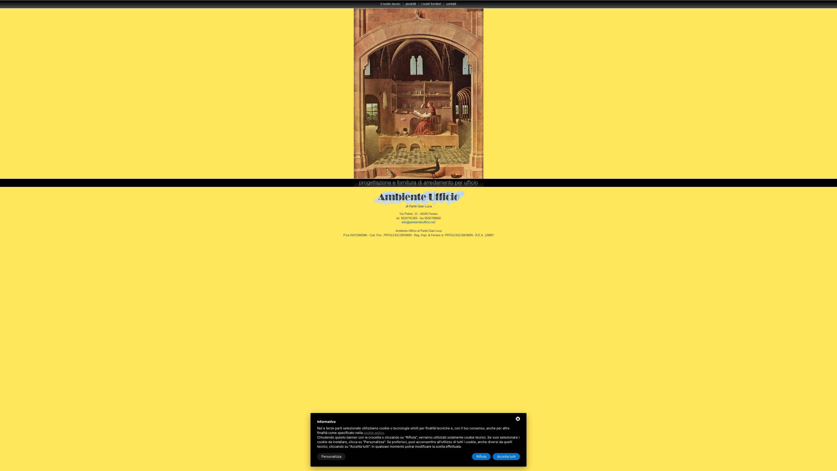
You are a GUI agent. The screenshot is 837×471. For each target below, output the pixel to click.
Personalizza (331, 456)
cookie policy (374, 433)
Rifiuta (481, 456)
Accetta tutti (506, 456)
